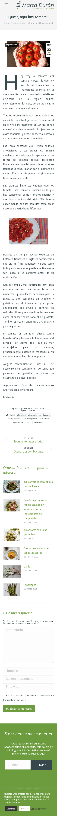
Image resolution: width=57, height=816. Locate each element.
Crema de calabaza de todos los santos (36, 550)
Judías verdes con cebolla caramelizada (38, 484)
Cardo (27, 566)
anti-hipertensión (14, 419)
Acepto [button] (24, 809)
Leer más (11, 809)
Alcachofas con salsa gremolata (35, 532)
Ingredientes (11, 45)
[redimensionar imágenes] (12, 486)
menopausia (18, 422)
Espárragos (30, 584)
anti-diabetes (44, 415)
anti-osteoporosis (30, 419)
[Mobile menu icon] (6, 5)
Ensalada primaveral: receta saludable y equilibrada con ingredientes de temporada (35, 509)
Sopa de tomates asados (38, 385)
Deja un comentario (28, 411)
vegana (29, 422)
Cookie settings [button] (38, 808)
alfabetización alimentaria (27, 415)
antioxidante (44, 419)
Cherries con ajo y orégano (18, 389)
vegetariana (39, 422)
